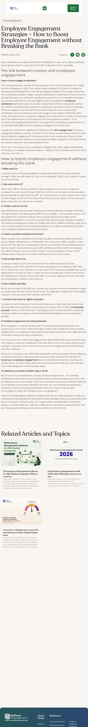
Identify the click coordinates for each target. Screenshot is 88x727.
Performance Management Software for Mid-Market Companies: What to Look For (20, 474)
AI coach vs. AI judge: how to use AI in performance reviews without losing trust (20, 533)
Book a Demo (73, 8)
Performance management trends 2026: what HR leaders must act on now (64, 474)
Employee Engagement (12, 21)
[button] (45, 8)
